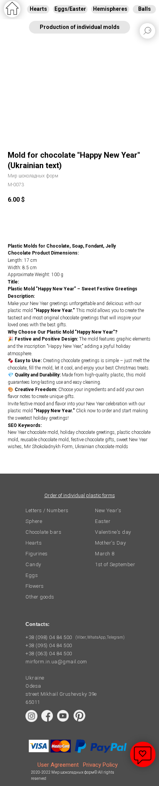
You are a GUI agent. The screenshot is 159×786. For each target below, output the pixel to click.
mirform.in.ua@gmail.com (56, 662)
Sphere (33, 521)
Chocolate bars (43, 532)
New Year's (108, 510)
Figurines (36, 554)
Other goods (39, 597)
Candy (33, 564)
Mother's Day (110, 543)
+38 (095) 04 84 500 (48, 645)
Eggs (31, 575)
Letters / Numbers (47, 510)
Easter (102, 521)
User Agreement (58, 764)
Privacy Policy (100, 764)
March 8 (105, 554)
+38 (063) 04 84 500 (48, 653)
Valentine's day (113, 532)
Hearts (33, 543)
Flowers (34, 586)
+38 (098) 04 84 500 (48, 637)
